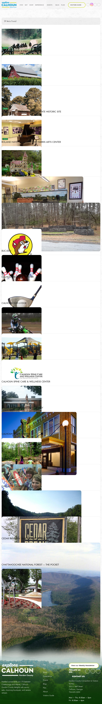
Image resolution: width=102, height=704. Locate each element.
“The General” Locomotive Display (23, 198)
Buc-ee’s (6, 250)
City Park (7, 590)
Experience (39, 5)
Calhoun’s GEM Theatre (16, 434)
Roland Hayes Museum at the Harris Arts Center (31, 142)
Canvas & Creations (14, 486)
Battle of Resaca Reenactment (20, 51)
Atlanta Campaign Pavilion (18, 224)
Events (49, 5)
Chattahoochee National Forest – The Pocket (30, 564)
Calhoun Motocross (14, 329)
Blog (57, 5)
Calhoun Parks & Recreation (19, 355)
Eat (26, 5)
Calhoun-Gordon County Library (22, 407)
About (45, 691)
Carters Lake (9, 512)
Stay (21, 5)
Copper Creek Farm (13, 81)
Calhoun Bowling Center (18, 277)
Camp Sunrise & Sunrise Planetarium (24, 460)
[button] (84, 665)
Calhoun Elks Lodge (14, 303)
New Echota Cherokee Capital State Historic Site (31, 111)
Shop (31, 5)
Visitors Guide (75, 5)
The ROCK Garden (12, 172)
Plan (63, 5)
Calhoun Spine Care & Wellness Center (26, 381)
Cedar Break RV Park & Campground (24, 538)
